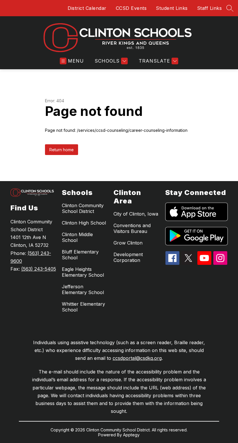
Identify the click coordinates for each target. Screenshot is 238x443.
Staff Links (209, 8)
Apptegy (131, 434)
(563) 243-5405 (38, 269)
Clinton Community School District (83, 208)
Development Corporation (128, 257)
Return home (61, 149)
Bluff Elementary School (80, 254)
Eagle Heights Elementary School (83, 272)
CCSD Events (131, 8)
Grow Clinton (128, 243)
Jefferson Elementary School (83, 289)
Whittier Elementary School (83, 307)
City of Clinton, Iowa (135, 214)
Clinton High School (84, 223)
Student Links (172, 8)
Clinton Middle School (77, 237)
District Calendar (87, 8)
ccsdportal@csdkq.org (137, 358)
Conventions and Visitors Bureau (132, 228)
